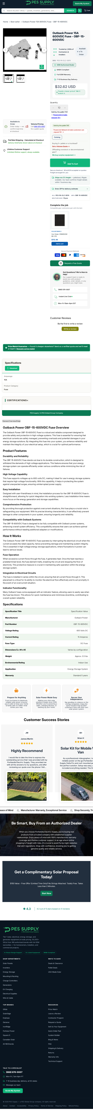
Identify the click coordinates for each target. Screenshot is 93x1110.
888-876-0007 (39, 126)
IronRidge (6, 1027)
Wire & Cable (8, 998)
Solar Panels (8, 963)
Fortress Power (9, 1031)
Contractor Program (56, 1018)
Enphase (6, 1018)
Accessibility (21, 1106)
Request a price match (25, 349)
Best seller (15, 22)
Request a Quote (54, 1022)
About (5, 1106)
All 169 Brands (8, 1044)
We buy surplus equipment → (64, 155)
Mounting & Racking (10, 976)
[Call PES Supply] (80, 11)
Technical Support (55, 1061)
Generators (7, 985)
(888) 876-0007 (64, 290)
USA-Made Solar (54, 972)
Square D (6, 1035)
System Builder (54, 1035)
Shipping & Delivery (55, 1048)
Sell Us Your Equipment (57, 1027)
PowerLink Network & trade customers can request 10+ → (69, 131)
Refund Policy (74, 1106)
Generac (6, 1022)
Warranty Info (53, 1057)
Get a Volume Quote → (61, 146)
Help (18, 421)
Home (5, 22)
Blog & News (53, 1040)
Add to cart (59, 244)
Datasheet (13, 368)
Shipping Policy (60, 1106)
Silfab (5, 1009)
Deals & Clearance (55, 963)
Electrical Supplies (10, 994)
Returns (51, 1053)
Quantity (54, 102)
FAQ (49, 1044)
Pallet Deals (52, 968)
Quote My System (82, 3)
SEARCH (70, 10)
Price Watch (53, 1009)
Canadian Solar (9, 1040)
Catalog (57, 137)
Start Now (46, 893)
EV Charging (7, 989)
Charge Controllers (10, 981)
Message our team (13, 1085)
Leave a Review (54, 1014)
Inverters (6, 968)
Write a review (70, 329)
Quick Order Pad (54, 1031)
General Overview (9, 421)
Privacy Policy (33, 1106)
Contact (12, 1106)
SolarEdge (7, 1014)
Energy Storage (9, 972)
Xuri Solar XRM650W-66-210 (59, 235)
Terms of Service (47, 1106)
